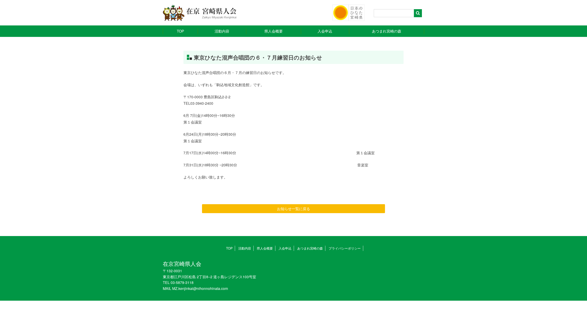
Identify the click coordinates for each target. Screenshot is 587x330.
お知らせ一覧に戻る (293, 208)
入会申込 (325, 31)
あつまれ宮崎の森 (386, 31)
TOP (180, 31)
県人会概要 (273, 31)
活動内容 (222, 31)
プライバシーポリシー (345, 248)
